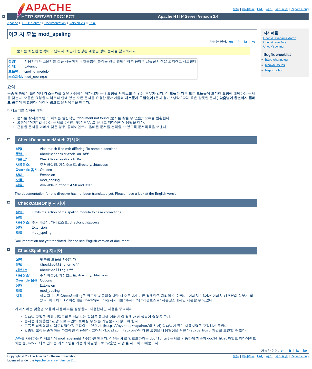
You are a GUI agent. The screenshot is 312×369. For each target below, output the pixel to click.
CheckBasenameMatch (279, 38)
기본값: (21, 159)
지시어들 (248, 9)
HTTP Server (31, 23)
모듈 (236, 9)
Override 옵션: (27, 170)
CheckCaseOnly (274, 42)
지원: (20, 185)
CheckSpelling (273, 46)
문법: (20, 154)
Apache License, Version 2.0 (55, 360)
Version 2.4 (77, 23)
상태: (12, 66)
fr (238, 41)
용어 (269, 9)
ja (245, 41)
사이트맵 (281, 9)
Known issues (275, 65)
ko (253, 41)
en (231, 41)
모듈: (20, 180)
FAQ (260, 9)
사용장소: (23, 164)
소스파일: (15, 76)
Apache (12, 23)
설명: (12, 61)
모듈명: (14, 71)
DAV (18, 338)
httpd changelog (276, 59)
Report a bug (300, 9)
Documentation (55, 23)
